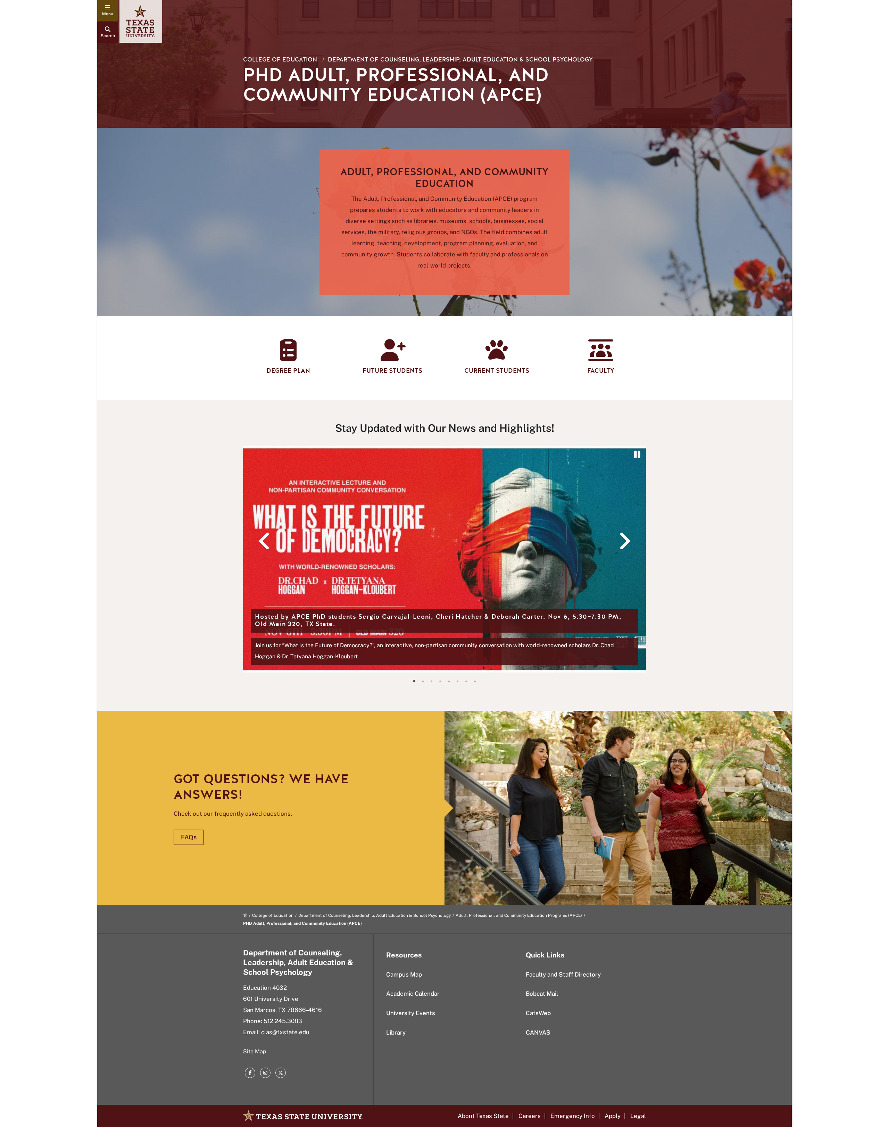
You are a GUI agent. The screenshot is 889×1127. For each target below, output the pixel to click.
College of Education (280, 60)
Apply (613, 1115)
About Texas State (483, 1115)
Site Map (254, 1051)
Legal (638, 1115)
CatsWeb (538, 1013)
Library (396, 1032)
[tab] (414, 681)
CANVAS (538, 1032)
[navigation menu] (107, 10)
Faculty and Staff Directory (563, 974)
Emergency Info (572, 1115)
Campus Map (404, 974)
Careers (529, 1115)
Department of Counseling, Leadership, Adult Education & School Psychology (460, 60)
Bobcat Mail (542, 993)
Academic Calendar (413, 993)
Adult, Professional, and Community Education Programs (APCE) (519, 915)
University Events (410, 1013)
